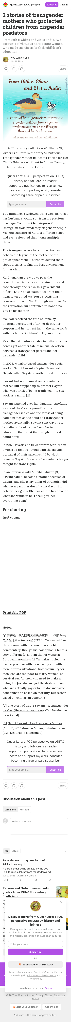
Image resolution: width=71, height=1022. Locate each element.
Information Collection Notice (41, 975)
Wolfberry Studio (20, 58)
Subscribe (52, 4)
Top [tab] (6, 850)
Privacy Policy (35, 978)
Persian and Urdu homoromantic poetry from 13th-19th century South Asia (26, 892)
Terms (48, 995)
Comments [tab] (10, 809)
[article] (35, 870)
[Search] (65, 851)
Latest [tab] (15, 850)
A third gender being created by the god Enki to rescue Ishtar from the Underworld (27, 870)
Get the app (51, 1006)
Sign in (64, 4)
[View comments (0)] (14, 68)
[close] (61, 902)
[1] (31, 162)
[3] (57, 472)
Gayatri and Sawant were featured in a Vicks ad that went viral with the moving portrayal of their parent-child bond (34, 449)
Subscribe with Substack (38, 964)
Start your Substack (27, 1006)
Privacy (39, 995)
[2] (28, 395)
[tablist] (17, 809)
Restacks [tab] (24, 809)
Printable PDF (14, 612)
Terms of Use (51, 972)
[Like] (6, 68)
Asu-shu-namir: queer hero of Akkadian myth (24, 862)
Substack (19, 1015)
